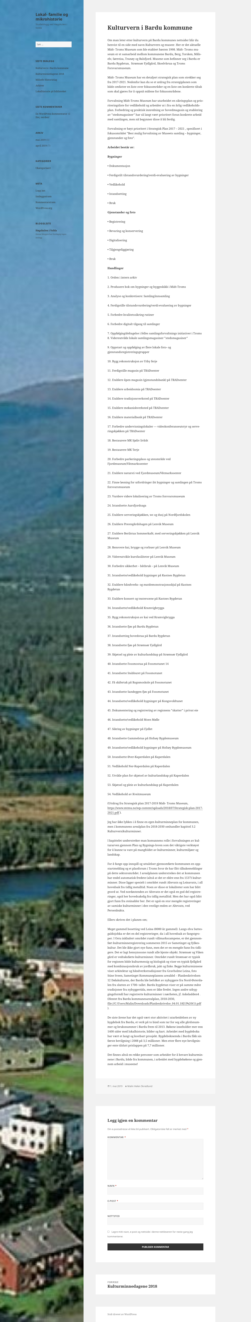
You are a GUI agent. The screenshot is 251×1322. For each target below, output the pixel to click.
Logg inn (40, 190)
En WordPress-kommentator (51, 113)
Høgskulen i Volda (46, 230)
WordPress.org (44, 208)
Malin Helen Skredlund (139, 1086)
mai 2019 (41, 139)
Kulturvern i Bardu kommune (52, 68)
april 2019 (41, 145)
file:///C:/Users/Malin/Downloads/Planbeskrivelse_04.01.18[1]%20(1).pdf (154, 1003)
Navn (112, 1185)
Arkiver (40, 85)
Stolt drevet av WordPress (122, 1314)
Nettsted (113, 1216)
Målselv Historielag (46, 79)
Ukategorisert (43, 168)
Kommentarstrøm (45, 202)
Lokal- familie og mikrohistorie (52, 17)
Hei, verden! (42, 117)
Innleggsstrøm (44, 196)
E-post (112, 1201)
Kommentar (116, 1137)
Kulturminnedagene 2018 (50, 74)
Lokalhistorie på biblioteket (51, 91)
